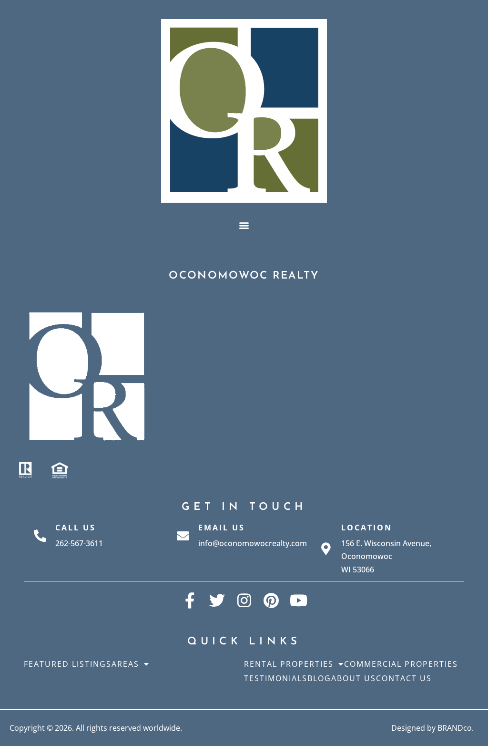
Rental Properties (289, 664)
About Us (353, 678)
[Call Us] (40, 535)
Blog (319, 678)
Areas (125, 664)
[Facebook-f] (190, 600)
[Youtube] (298, 600)
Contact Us (404, 678)
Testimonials (275, 678)
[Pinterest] (271, 600)
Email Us (221, 527)
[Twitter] (217, 600)
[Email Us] (183, 535)
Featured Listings (68, 664)
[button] (244, 225)
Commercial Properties (401, 664)
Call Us (75, 527)
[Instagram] (244, 600)
